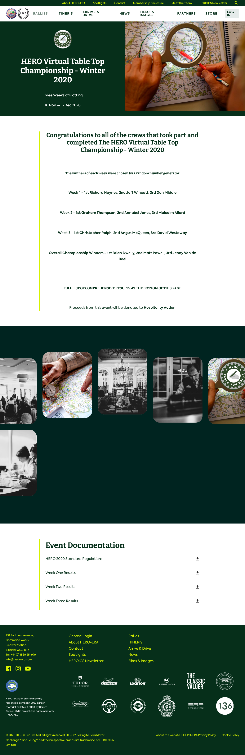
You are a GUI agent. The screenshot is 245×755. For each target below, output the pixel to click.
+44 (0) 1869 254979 (23, 654)
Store (211, 13)
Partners (186, 13)
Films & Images (147, 13)
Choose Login (80, 636)
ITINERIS (65, 13)
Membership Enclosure (148, 3)
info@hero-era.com (19, 659)
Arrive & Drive (90, 13)
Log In (230, 13)
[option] (185, 66)
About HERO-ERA (73, 3)
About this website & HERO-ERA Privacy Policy (186, 735)
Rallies (40, 13)
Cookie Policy (230, 735)
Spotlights (100, 3)
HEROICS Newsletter (213, 3)
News (124, 13)
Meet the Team (182, 3)
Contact (119, 3)
